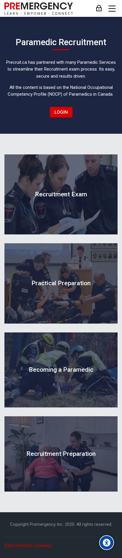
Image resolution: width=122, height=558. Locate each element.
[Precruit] (38, 8)
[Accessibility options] (106, 542)
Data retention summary (28, 545)
